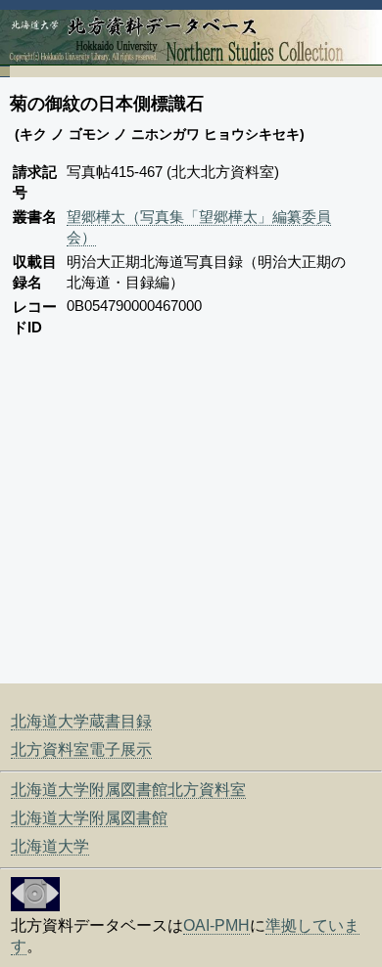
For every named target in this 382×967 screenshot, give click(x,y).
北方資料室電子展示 (81, 749)
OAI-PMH (216, 925)
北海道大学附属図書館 (89, 818)
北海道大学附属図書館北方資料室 (128, 789)
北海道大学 (50, 846)
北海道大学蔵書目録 (81, 721)
